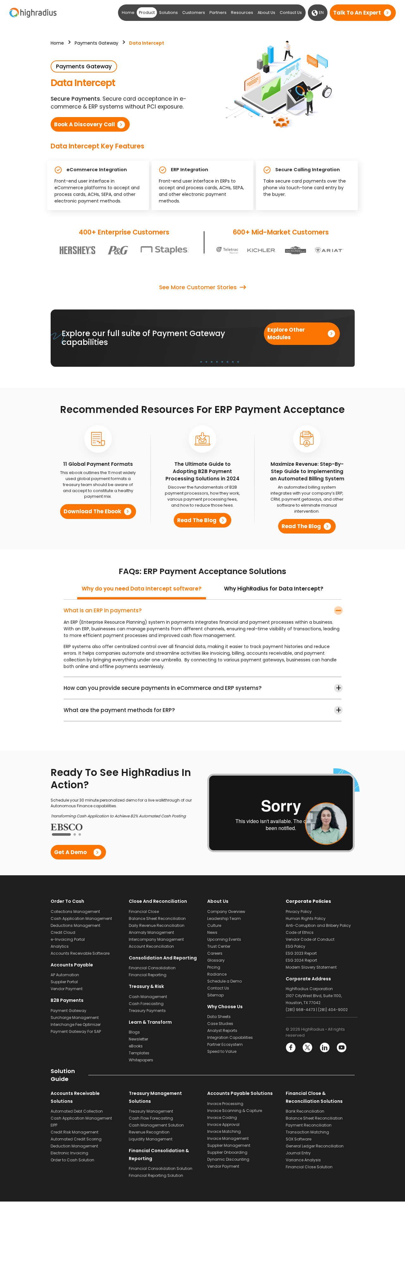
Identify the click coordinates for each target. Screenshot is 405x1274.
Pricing (213, 966)
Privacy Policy (299, 911)
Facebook (291, 1047)
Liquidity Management (150, 1138)
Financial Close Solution (309, 1166)
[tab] (141, 590)
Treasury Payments (147, 1010)
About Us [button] (266, 12)
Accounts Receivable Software (80, 952)
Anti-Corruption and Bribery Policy (318, 924)
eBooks (136, 1045)
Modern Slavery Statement (311, 966)
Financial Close (144, 911)
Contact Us (291, 12)
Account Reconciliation (151, 945)
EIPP (54, 1124)
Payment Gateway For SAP (76, 1031)
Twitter (307, 1047)
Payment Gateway (68, 1010)
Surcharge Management (75, 1017)
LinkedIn (324, 1047)
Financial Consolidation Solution (160, 1168)
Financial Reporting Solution (156, 1175)
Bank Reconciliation (305, 1111)
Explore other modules (286, 333)
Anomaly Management (151, 931)
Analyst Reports (222, 1030)
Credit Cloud (63, 931)
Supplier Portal (64, 981)
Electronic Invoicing (69, 1152)
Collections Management (75, 911)
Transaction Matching (307, 1131)
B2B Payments (67, 1000)
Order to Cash (67, 901)
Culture (214, 924)
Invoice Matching (224, 1131)
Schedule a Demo (224, 980)
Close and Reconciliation (158, 901)
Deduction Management (74, 1145)
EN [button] (321, 12)
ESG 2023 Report (301, 952)
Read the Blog (196, 520)
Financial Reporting (147, 974)
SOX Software (298, 1138)
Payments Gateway (96, 43)
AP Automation (65, 974)
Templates (139, 1052)
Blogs (134, 1031)
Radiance (217, 973)
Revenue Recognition (149, 1131)
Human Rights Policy (306, 918)
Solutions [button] (168, 12)
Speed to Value (221, 1051)
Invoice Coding (222, 1117)
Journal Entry (298, 1152)
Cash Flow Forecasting (151, 1118)
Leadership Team (224, 918)
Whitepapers (141, 1059)
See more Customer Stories (198, 287)
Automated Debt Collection (77, 1111)
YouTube (341, 1047)
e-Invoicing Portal (68, 938)
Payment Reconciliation (309, 1124)
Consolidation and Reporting (163, 957)
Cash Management (148, 996)
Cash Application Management (81, 918)
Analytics (60, 945)
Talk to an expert (357, 12)
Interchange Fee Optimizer (76, 1024)
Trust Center (218, 945)
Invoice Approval (223, 1124)
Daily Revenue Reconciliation (156, 924)
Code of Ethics (300, 931)
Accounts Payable (72, 964)
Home (128, 12)
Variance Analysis (303, 1159)
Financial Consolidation (152, 967)
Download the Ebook (92, 511)
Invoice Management (228, 1138)
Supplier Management (228, 1145)
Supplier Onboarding (227, 1152)
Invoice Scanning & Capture (234, 1110)
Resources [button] (242, 12)
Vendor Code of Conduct (310, 938)
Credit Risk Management (74, 1131)
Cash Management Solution (156, 1124)
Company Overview (226, 911)
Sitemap (215, 994)
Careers (214, 952)
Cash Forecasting (146, 1003)
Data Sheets (219, 1016)
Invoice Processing (225, 1103)
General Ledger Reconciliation (315, 1145)
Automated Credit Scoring (76, 1138)
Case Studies (220, 1023)
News (212, 931)
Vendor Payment (67, 988)
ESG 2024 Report (301, 959)
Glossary (216, 959)
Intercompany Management (156, 938)
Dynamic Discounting (228, 1159)
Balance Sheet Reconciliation (157, 918)
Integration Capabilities (230, 1037)
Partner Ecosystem (225, 1044)
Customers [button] (193, 12)
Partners (218, 12)
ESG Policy (295, 945)
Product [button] (147, 12)
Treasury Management (151, 1111)
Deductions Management (75, 924)
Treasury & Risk (146, 986)
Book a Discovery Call (84, 124)
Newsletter (138, 1038)
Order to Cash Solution (72, 1159)
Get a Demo (70, 852)
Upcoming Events (224, 938)
